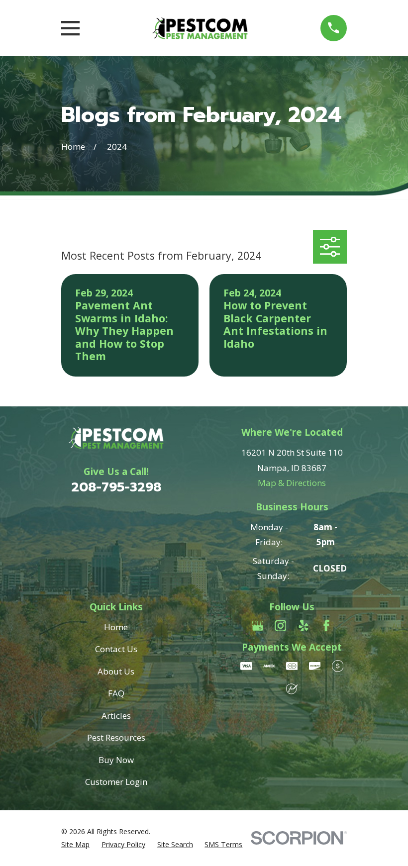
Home (116, 627)
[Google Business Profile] (258, 626)
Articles (116, 715)
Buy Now (116, 760)
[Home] (200, 28)
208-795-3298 (116, 487)
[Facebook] (326, 626)
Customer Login (116, 781)
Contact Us (116, 649)
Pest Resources (116, 737)
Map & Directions (292, 482)
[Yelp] (303, 626)
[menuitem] (75, 844)
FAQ (116, 693)
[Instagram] (281, 626)
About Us (116, 671)
